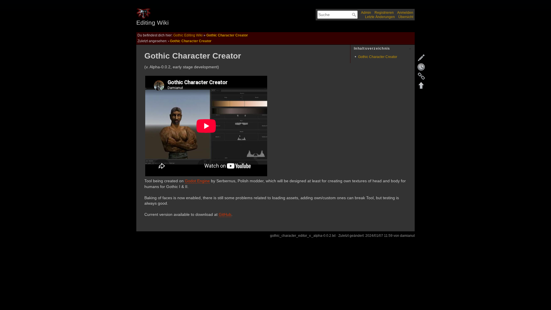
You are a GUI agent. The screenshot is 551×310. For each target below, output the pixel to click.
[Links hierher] (421, 76)
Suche (354, 15)
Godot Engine (197, 181)
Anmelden (405, 13)
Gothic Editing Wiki (188, 35)
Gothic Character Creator (227, 35)
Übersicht (405, 17)
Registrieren (384, 13)
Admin (366, 13)
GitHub (225, 214)
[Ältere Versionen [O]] (421, 66)
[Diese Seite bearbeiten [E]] (421, 57)
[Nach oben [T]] (421, 85)
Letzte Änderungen (380, 17)
